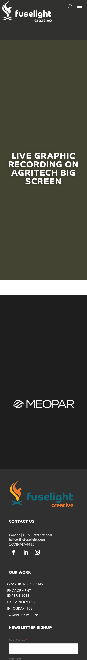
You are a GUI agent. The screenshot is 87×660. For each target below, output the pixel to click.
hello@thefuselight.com (27, 539)
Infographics (20, 608)
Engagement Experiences (19, 592)
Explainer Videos (22, 602)
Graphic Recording (25, 584)
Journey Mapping (23, 615)
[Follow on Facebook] (14, 552)
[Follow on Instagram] (38, 552)
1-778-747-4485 (21, 544)
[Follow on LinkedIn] (26, 552)
